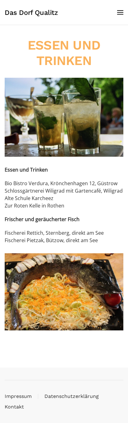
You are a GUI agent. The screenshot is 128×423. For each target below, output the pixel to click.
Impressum (18, 396)
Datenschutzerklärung (71, 396)
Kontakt (14, 407)
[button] (120, 12)
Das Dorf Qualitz (31, 12)
